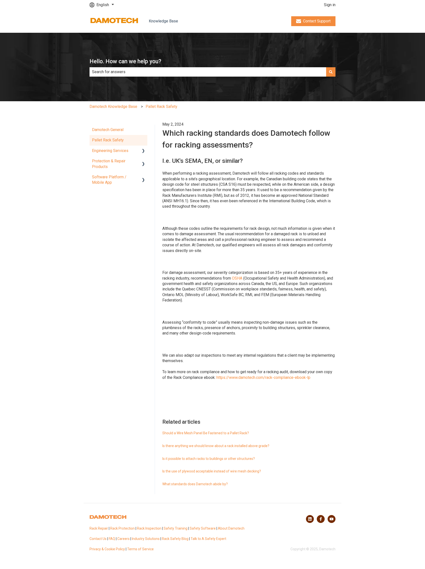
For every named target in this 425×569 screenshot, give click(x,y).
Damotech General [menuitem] (107, 129)
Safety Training (175, 528)
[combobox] (208, 72)
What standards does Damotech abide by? (195, 484)
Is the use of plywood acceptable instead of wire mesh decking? (211, 471)
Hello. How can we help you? (125, 61)
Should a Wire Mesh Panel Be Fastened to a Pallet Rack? (205, 433)
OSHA (237, 278)
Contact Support (317, 21)
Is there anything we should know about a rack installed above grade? (215, 446)
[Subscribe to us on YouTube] (331, 519)
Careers (123, 539)
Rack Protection (122, 528)
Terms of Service (140, 549)
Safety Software (203, 528)
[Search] (330, 72)
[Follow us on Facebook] (321, 519)
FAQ (112, 539)
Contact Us (98, 539)
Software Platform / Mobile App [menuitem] (109, 180)
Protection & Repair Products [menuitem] (108, 164)
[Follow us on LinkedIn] (310, 519)
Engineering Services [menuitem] (110, 150)
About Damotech (231, 528)
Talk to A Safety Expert (208, 539)
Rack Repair (99, 528)
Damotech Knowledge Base (113, 106)
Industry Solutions (146, 539)
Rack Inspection (149, 528)
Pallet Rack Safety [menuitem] (108, 140)
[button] (143, 151)
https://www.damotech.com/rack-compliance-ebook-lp (263, 377)
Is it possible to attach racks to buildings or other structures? (208, 459)
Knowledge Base (163, 21)
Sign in (329, 4)
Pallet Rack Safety (161, 106)
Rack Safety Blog (175, 539)
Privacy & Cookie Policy (107, 549)
